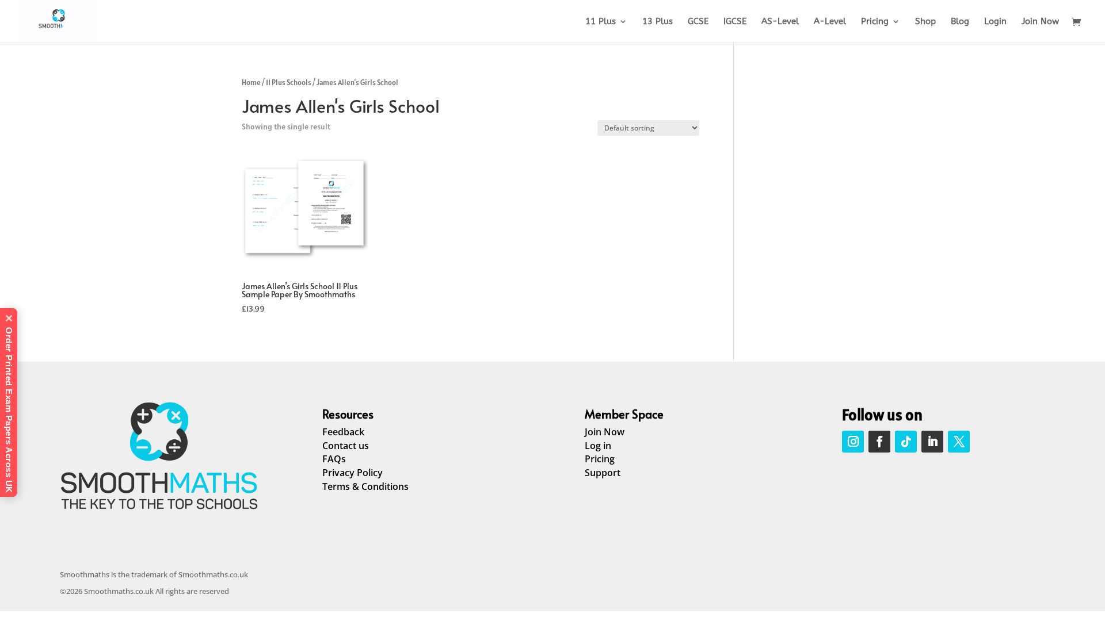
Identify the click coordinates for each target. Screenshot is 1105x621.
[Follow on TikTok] (906, 442)
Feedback (343, 431)
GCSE (698, 21)
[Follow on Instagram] (853, 442)
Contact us (345, 445)
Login (995, 21)
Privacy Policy (352, 472)
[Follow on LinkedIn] (932, 442)
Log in (598, 445)
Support (602, 472)
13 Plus (657, 21)
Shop (925, 21)
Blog (960, 21)
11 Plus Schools (288, 82)
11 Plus (600, 21)
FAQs (334, 459)
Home (251, 82)
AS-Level (780, 21)
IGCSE (734, 21)
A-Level (830, 21)
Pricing (875, 21)
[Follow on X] (959, 442)
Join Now (1040, 21)
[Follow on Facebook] (879, 442)
